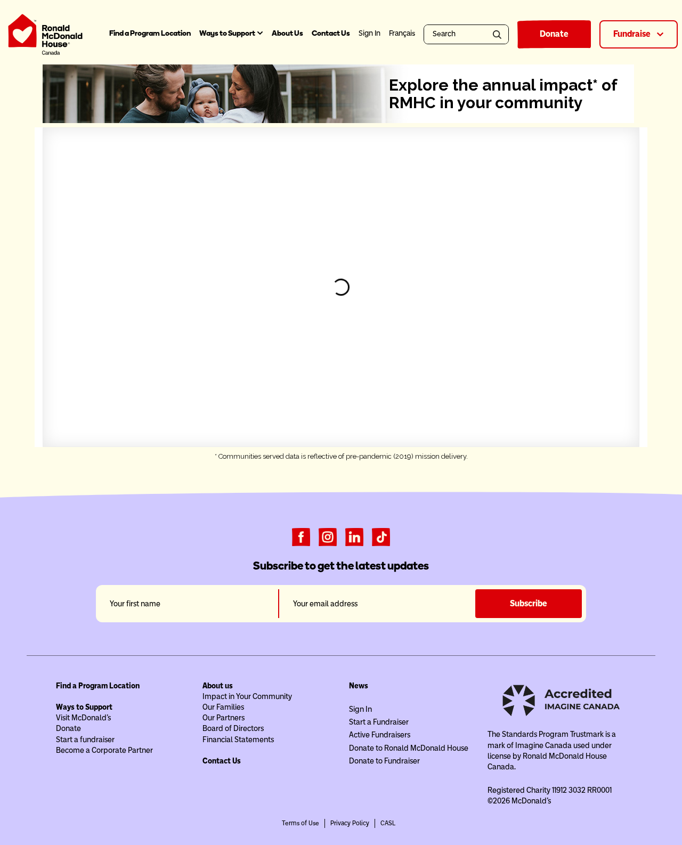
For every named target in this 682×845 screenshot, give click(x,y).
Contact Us (331, 33)
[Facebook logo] (301, 536)
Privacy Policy (349, 823)
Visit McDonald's (83, 717)
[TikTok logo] (381, 536)
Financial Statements (238, 739)
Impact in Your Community (247, 696)
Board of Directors (233, 728)
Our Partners (223, 717)
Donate (554, 34)
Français (402, 33)
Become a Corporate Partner (104, 750)
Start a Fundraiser (379, 722)
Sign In (360, 709)
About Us (287, 33)
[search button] (499, 34)
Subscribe (528, 603)
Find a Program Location (150, 33)
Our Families (223, 707)
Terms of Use (300, 823)
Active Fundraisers (379, 735)
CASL (387, 823)
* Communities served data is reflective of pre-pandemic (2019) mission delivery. (341, 456)
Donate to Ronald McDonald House (408, 748)
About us (217, 685)
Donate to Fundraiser (384, 761)
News (358, 685)
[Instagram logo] (328, 536)
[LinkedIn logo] (354, 536)
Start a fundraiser (85, 739)
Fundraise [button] (632, 34)
